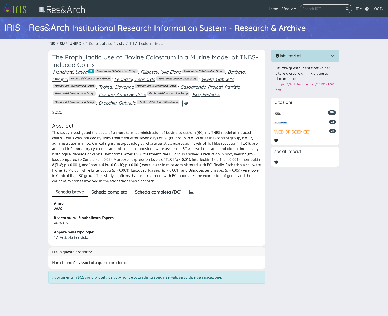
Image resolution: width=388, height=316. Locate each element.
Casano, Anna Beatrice (122, 94)
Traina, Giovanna (116, 87)
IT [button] (357, 8)
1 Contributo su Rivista (105, 43)
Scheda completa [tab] (109, 192)
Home (273, 8)
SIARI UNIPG (70, 43)
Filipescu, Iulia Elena (161, 72)
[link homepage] (16, 8)
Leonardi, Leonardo (134, 79)
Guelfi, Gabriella (217, 79)
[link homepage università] (63, 8)
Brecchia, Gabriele (117, 103)
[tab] (191, 192)
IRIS (51, 43)
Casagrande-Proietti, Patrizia (210, 87)
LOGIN (378, 8)
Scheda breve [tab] (70, 191)
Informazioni (290, 55)
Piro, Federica (206, 94)
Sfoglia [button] (287, 8)
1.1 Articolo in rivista (146, 43)
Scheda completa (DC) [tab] (158, 192)
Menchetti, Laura (70, 72)
